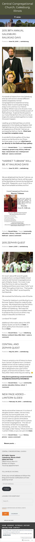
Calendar (14, 513)
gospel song (14, 149)
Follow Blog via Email (10, 471)
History (27, 525)
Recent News (12, 147)
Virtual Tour (7, 527)
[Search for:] (17, 501)
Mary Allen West (19, 335)
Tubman (18, 233)
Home (4, 525)
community (28, 147)
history (21, 149)
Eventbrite (17, 520)
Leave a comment (15, 154)
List (5, 513)
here (24, 325)
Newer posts (10, 443)
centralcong (24, 41)
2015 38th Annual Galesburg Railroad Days (13, 34)
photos (4, 437)
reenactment (10, 151)
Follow (6, 489)
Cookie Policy (7, 535)
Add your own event (8, 520)
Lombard (10, 335)
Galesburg (5, 149)
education (5, 233)
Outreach (19, 525)
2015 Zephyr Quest (13, 242)
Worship (10, 525)
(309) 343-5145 (7, 459)
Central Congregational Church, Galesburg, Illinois (17, 7)
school (23, 385)
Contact (16, 527)
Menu (18, 17)
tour (17, 151)
